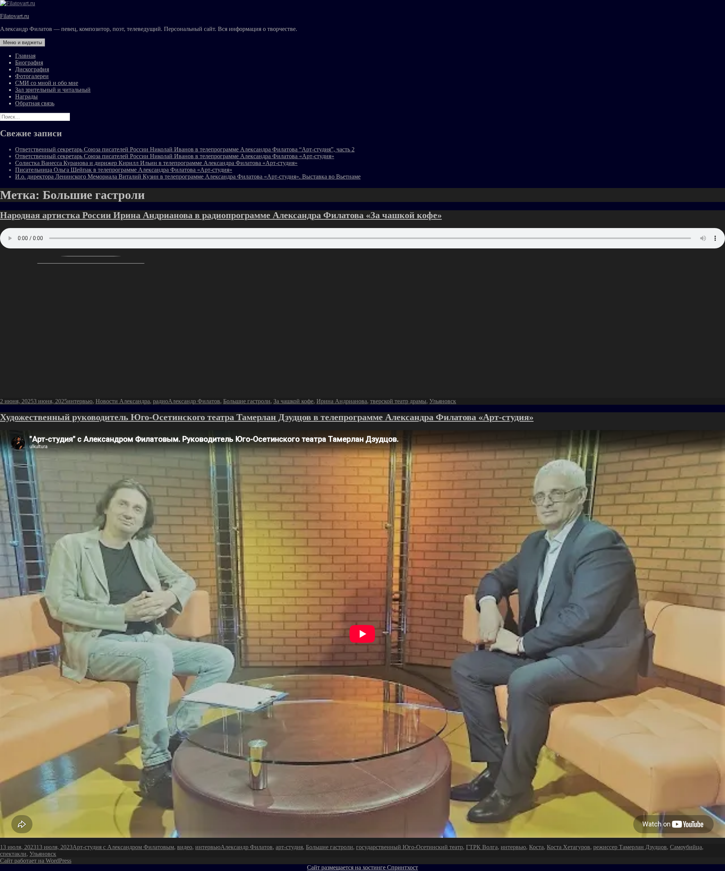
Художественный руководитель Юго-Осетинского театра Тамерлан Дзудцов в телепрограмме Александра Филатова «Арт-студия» (267, 417)
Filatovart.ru (14, 16)
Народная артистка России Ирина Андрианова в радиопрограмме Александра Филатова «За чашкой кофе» (221, 215)
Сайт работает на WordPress (35, 860)
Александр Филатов (194, 401)
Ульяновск (442, 401)
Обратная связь (34, 103)
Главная (25, 55)
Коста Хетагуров (568, 847)
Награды (26, 96)
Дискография (32, 69)
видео (184, 847)
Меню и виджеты (22, 42)
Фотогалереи (32, 76)
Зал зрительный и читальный (53, 89)
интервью (80, 401)
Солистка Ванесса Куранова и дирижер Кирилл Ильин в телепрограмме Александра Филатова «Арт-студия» (156, 163)
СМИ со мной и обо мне (46, 83)
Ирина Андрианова (341, 401)
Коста (536, 847)
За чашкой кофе (293, 401)
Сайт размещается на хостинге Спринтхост (362, 867)
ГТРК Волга (482, 847)
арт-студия (289, 847)
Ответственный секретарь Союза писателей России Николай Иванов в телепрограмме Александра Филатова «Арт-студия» (174, 156)
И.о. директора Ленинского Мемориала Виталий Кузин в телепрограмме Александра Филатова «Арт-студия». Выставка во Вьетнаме (188, 176)
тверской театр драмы (398, 401)
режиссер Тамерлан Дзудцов (630, 847)
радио (160, 401)
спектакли (13, 854)
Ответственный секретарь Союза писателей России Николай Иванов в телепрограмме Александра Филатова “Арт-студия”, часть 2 (185, 149)
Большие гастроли (246, 401)
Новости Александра (123, 401)
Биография (29, 62)
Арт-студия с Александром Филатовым (123, 847)
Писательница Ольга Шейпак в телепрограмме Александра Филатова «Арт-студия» (123, 169)
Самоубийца (686, 847)
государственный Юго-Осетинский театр (409, 847)
